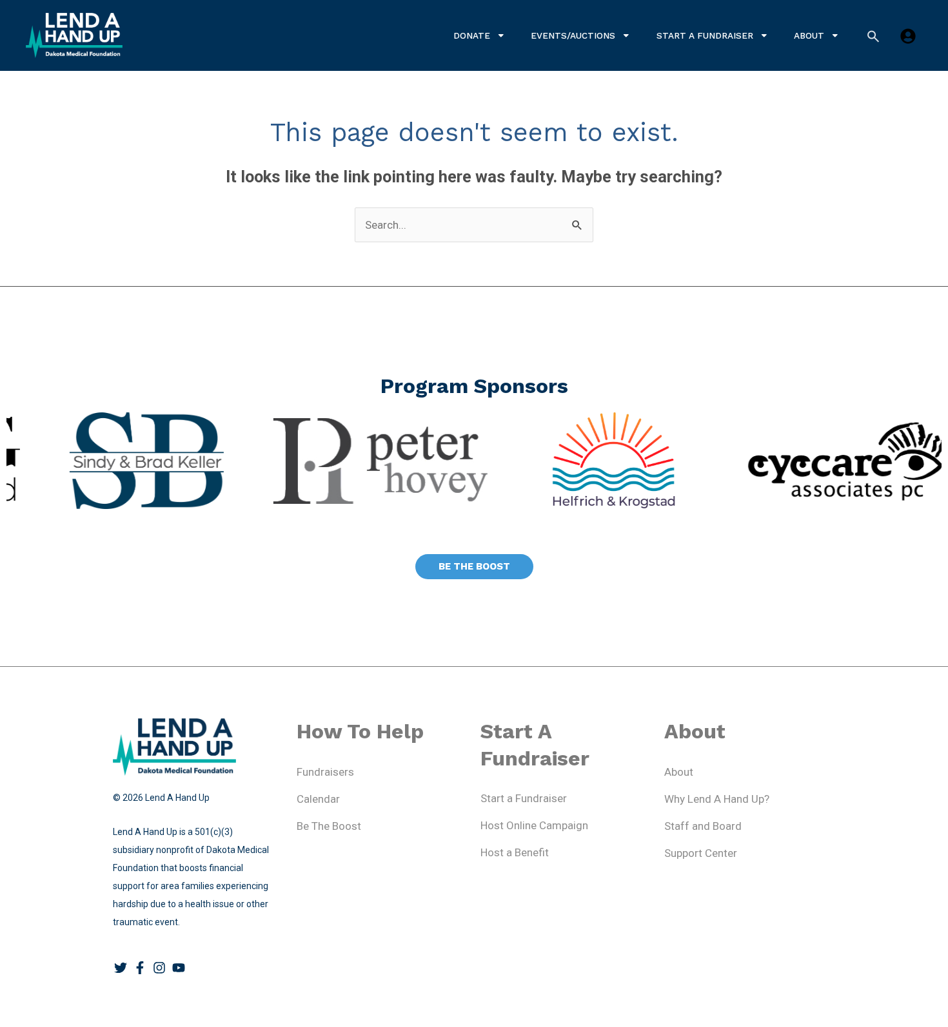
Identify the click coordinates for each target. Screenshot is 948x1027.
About (809, 35)
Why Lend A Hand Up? (716, 798)
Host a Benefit (514, 852)
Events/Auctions (573, 35)
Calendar (318, 798)
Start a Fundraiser (705, 35)
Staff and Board (703, 826)
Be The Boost (329, 826)
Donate (471, 35)
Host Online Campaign (534, 825)
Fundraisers (325, 771)
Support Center (700, 853)
